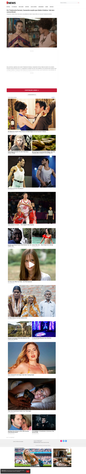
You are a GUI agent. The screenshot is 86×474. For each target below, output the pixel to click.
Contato (14, 441)
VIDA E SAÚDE (21, 6)
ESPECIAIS (51, 6)
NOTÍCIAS (8, 6)
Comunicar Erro (31, 94)
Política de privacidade (19, 441)
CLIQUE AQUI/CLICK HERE (45, 442)
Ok (27, 471)
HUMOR (46, 6)
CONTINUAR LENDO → (32, 90)
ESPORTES (27, 6)
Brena (20, 16)
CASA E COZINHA (34, 6)
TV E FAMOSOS (14, 6)
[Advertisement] (32, 58)
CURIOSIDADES (41, 6)
